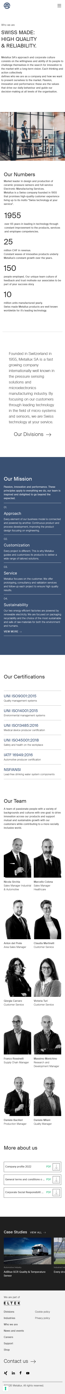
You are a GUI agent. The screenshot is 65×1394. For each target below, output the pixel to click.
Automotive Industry (12, 1267)
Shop (7, 1350)
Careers (8, 1337)
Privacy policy (42, 1318)
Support (8, 1343)
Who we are (11, 1324)
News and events (14, 1331)
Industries (9, 1318)
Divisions (9, 1312)
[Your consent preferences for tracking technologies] (6, 1388)
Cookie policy (42, 1312)
